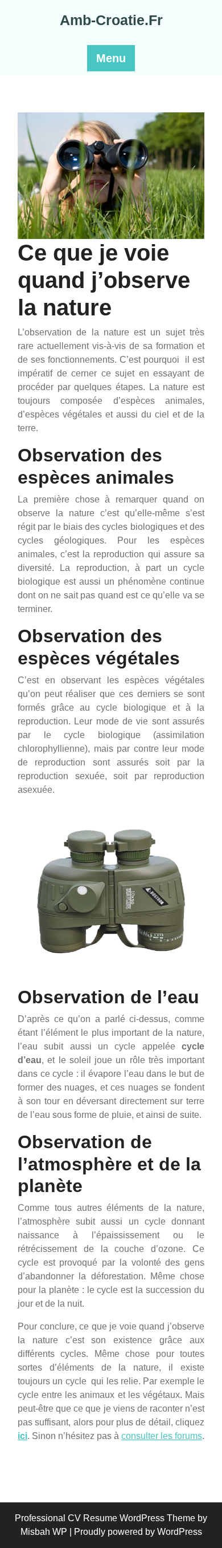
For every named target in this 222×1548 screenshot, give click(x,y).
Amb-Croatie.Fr (111, 20)
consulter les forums (161, 1436)
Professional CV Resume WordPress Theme (105, 1518)
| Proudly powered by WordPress (135, 1532)
